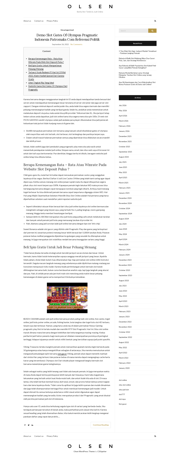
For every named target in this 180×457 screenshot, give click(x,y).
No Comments (76, 44)
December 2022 (125, 322)
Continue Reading (101, 425)
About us (27, 21)
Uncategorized (67, 30)
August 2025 (124, 157)
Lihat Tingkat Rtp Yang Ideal (41, 82)
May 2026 (123, 110)
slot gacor (62, 353)
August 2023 (124, 280)
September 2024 (125, 214)
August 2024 (124, 219)
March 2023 (123, 306)
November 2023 (125, 265)
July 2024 (123, 224)
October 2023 (124, 270)
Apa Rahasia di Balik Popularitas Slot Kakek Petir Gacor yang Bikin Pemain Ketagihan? (137, 67)
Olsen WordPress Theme (84, 451)
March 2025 (123, 183)
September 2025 (125, 152)
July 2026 (123, 105)
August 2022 (124, 342)
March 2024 (123, 244)
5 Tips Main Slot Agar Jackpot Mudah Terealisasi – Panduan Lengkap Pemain (137, 52)
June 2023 (123, 291)
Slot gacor (123, 404)
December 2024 (125, 198)
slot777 (122, 394)
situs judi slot (124, 390)
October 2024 (124, 208)
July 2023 (123, 286)
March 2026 (123, 121)
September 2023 (125, 275)
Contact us (38, 21)
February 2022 (124, 363)
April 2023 (123, 301)
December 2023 (125, 260)
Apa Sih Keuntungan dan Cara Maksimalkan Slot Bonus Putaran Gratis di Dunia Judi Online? (137, 83)
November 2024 (125, 203)
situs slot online (125, 385)
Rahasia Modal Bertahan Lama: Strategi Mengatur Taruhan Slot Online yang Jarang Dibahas (135, 75)
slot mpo (122, 399)
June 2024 (123, 229)
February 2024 (124, 250)
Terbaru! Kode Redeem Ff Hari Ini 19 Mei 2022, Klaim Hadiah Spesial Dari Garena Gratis (47, 75)
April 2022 (123, 353)
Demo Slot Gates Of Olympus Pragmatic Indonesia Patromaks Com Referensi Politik (67, 37)
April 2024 (123, 239)
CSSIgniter (101, 451)
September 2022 (125, 337)
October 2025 (124, 147)
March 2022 (123, 358)
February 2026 (124, 126)
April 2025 (123, 177)
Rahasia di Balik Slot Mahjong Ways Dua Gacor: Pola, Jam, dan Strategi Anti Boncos (137, 59)
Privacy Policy (52, 21)
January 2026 (124, 131)
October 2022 (124, 332)
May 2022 (123, 347)
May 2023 (123, 296)
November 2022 (125, 327)
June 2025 (123, 167)
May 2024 (123, 234)
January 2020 (124, 368)
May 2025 (123, 172)
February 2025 (124, 188)
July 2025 (123, 162)
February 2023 (124, 311)
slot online (123, 380)
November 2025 (125, 141)
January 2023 (124, 317)
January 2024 (124, 255)
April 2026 (123, 116)
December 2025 (125, 136)
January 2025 (124, 193)
